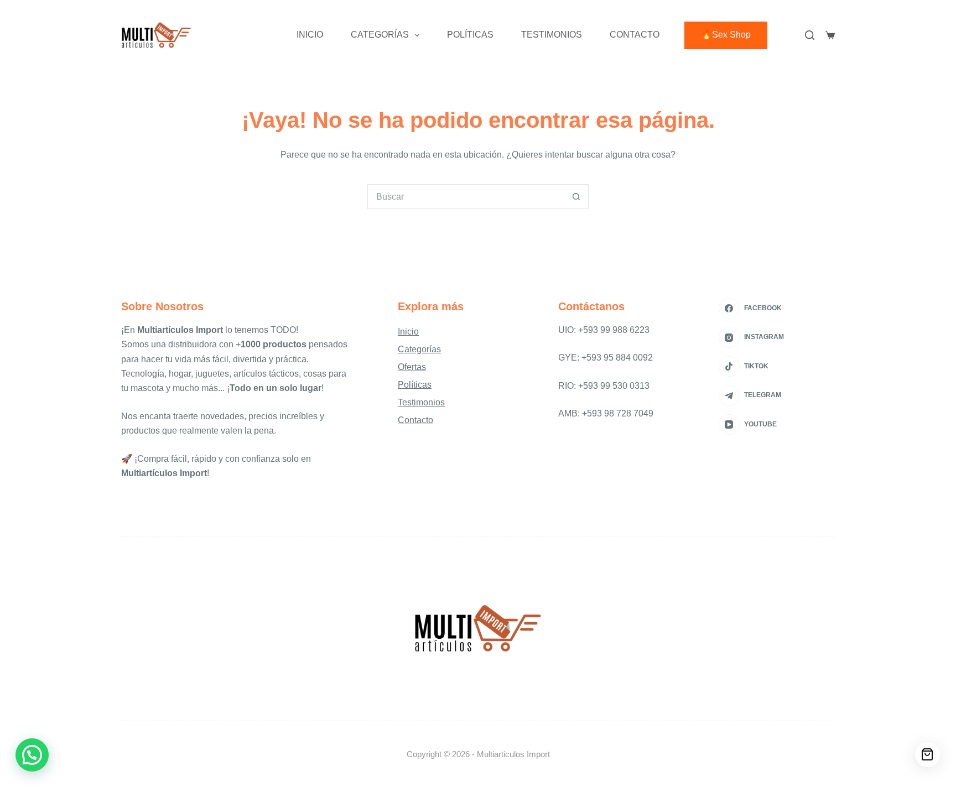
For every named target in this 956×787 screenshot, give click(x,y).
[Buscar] (809, 35)
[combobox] (466, 196)
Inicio (310, 34)
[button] (32, 755)
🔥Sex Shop (726, 34)
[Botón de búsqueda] (576, 197)
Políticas (470, 34)
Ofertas (412, 367)
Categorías (380, 34)
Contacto (634, 34)
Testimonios (551, 34)
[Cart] (927, 754)
